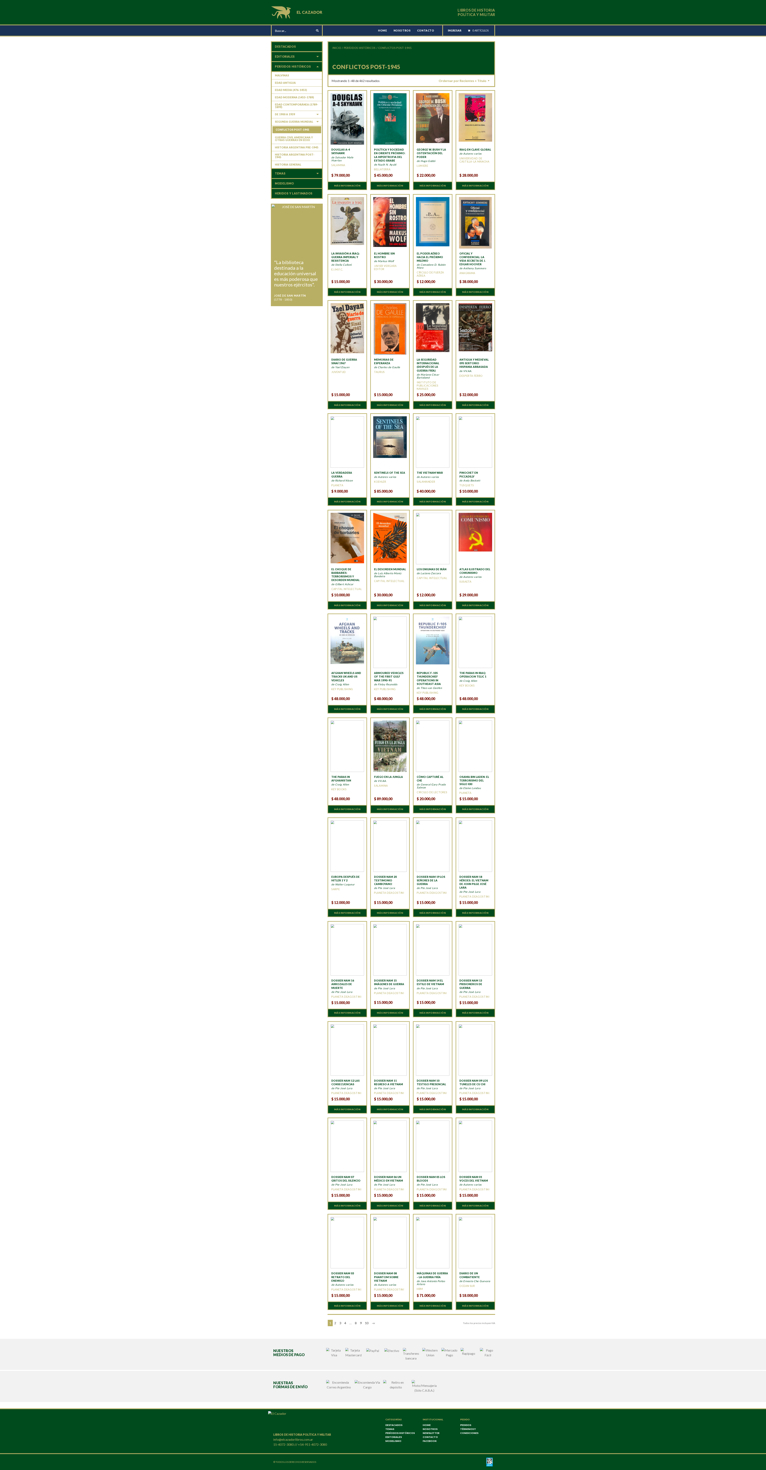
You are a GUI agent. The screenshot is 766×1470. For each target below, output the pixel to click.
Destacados (285, 46)
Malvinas (282, 75)
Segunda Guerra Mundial (294, 121)
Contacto (425, 30)
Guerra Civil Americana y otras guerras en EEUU (294, 139)
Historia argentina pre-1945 (296, 147)
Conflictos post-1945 (292, 129)
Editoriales (285, 56)
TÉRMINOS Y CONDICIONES (469, 1431)
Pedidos (465, 1425)
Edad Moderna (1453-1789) (294, 97)
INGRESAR (454, 30)
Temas (280, 173)
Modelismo (284, 183)
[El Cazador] (297, 12)
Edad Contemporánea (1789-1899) (296, 106)
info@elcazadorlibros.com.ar (293, 1439)
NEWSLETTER (431, 1433)
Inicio (336, 47)
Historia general (288, 164)
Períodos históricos (360, 47)
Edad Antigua (285, 82)
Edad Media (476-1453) (291, 90)
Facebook (430, 1440)
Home (382, 30)
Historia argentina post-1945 (294, 156)
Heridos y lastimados (294, 193)
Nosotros (402, 30)
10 (366, 1323)
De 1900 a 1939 (285, 114)
